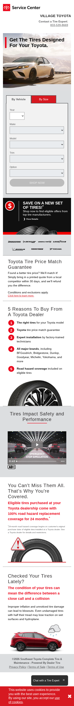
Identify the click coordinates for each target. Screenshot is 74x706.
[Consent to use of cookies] (69, 696)
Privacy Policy (17, 666)
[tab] (18, 99)
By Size (43, 99)
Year (12, 110)
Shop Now (37, 182)
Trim (12, 152)
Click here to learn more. (21, 295)
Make (13, 124)
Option (13, 167)
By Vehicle (19, 99)
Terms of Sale (36, 666)
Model (13, 138)
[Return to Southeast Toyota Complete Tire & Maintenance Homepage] (21, 7)
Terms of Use (55, 666)
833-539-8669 (59, 25)
